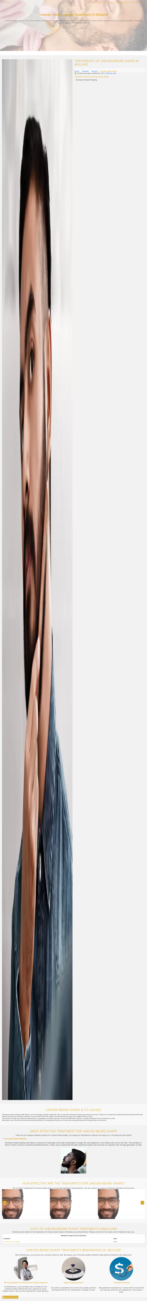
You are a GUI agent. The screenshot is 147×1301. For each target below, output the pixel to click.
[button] (142, 1203)
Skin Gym (135, 2)
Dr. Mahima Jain (109, 73)
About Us (143, 2)
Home (77, 71)
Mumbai (85, 71)
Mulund (95, 71)
